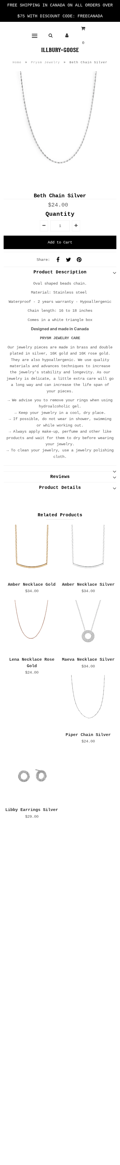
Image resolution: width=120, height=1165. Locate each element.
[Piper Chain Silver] (88, 702)
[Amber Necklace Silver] (88, 552)
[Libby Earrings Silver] (32, 777)
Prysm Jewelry (45, 62)
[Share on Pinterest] (79, 259)
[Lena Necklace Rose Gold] (32, 627)
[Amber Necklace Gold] (32, 552)
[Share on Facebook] (58, 259)
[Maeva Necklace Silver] (88, 627)
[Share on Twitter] (68, 259)
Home (17, 62)
